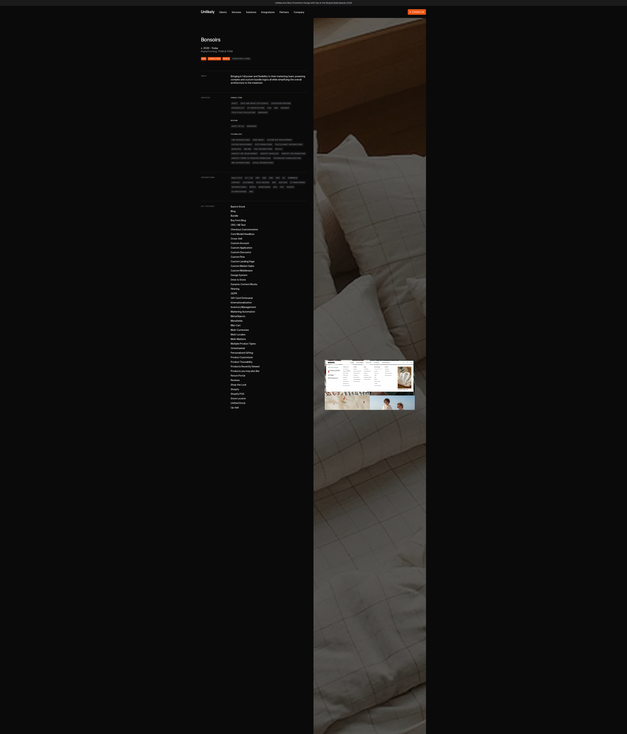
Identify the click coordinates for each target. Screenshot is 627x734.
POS (275, 187)
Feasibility (238, 108)
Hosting (283, 182)
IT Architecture (256, 108)
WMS (251, 191)
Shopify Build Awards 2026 (339, 3)
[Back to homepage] (208, 12)
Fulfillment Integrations (288, 144)
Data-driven (263, 182)
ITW (269, 108)
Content (236, 182)
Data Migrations (263, 144)
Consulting (214, 59)
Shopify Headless (270, 153)
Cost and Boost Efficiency (254, 103)
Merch (253, 187)
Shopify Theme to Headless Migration (251, 158)
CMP (257, 178)
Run (203, 59)
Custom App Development (279, 140)
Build (226, 59)
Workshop (262, 112)
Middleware (264, 187)
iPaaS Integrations (263, 163)
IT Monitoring (297, 182)
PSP (282, 187)
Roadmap (285, 108)
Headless (236, 149)
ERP (274, 182)
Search (290, 187)
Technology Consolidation (287, 158)
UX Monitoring (239, 191)
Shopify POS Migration (293, 153)
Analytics (237, 178)
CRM (271, 178)
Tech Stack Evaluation (243, 112)
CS (284, 178)
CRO (277, 178)
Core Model (258, 140)
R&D (276, 108)
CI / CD (249, 178)
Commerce (292, 178)
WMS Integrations (241, 163)
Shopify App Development (244, 153)
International (239, 187)
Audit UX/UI (238, 126)
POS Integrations (263, 149)
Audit (234, 103)
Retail (278, 149)
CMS (264, 178)
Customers (248, 182)
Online (247, 149)
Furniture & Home (241, 59)
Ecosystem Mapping (281, 103)
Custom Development (242, 144)
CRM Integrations (241, 140)
